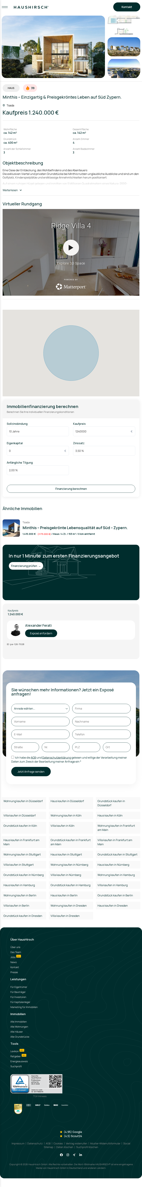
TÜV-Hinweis (40, 1096)
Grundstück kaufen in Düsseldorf (111, 803)
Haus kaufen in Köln (110, 815)
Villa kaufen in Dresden (65, 916)
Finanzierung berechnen (71, 489)
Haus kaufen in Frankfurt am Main (21, 842)
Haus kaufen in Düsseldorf (67, 801)
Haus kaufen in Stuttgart (66, 854)
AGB (33, 757)
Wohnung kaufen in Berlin (19, 895)
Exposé (71, 1180)
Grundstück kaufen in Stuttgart (117, 854)
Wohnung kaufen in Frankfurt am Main (116, 828)
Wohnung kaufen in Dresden (69, 905)
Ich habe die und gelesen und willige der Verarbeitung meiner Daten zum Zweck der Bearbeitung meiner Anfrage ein (69, 759)
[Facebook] (61, 1155)
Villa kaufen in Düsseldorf (19, 815)
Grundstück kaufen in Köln (20, 826)
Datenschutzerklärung (56, 757)
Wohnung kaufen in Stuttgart (22, 854)
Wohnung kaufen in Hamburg (116, 875)
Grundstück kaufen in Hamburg (70, 885)
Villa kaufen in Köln (62, 826)
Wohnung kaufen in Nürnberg (69, 865)
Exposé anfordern (41, 633)
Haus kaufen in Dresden (112, 905)
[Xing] (74, 1155)
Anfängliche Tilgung (20, 462)
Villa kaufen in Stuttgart (18, 865)
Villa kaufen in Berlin (16, 905)
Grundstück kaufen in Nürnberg (23, 875)
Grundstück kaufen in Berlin (115, 895)
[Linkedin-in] (80, 1155)
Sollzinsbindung (17, 423)
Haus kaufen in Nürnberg (113, 865)
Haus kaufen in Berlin (64, 895)
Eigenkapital (15, 443)
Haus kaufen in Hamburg (19, 885)
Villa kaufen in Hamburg (112, 885)
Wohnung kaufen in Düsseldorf (23, 801)
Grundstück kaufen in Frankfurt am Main (71, 842)
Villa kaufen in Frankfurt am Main (114, 842)
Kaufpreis (79, 423)
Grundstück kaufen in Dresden (22, 916)
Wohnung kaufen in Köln (66, 815)
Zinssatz (79, 443)
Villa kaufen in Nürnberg (66, 875)
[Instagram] (67, 1155)
